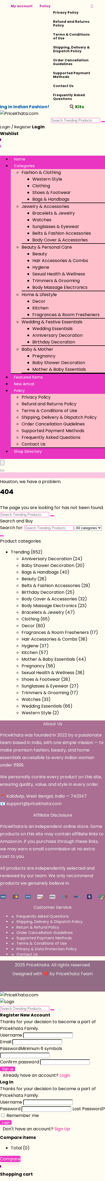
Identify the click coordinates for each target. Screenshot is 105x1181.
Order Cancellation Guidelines (71, 62)
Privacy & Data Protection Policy (46, 949)
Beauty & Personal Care (47, 247)
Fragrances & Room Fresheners (66, 315)
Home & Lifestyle (39, 294)
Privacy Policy (66, 12)
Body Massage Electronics (60, 287)
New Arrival (24, 384)
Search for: (11, 528)
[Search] (2, 470)
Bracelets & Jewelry (53, 213)
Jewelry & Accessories (45, 206)
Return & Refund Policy (37, 927)
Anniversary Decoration (57, 335)
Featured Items (28, 377)
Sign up (7, 1069)
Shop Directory (28, 451)
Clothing (41, 186)
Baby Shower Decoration (58, 363)
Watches (41, 220)
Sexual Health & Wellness (58, 274)
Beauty (39, 254)
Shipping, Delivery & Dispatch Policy (71, 49)
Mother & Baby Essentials (59, 369)
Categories (24, 166)
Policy (45, 6)
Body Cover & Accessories (60, 240)
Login (6, 1122)
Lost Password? (88, 1109)
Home (19, 159)
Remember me (22, 1115)
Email (5, 1042)
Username (11, 1035)
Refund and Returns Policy (71, 23)
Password (31, 1048)
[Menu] (2, 462)
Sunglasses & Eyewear (55, 226)
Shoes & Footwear (51, 192)
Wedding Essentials (52, 329)
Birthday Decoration (53, 342)
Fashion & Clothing (41, 172)
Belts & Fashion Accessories (61, 233)
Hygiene (40, 267)
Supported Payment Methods (71, 75)
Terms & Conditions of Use (71, 36)
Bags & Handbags (50, 199)
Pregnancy (43, 356)
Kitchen (40, 308)
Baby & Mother (37, 349)
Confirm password (19, 1062)
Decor (39, 301)
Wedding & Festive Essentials (52, 322)
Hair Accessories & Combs (60, 260)
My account (22, 6)
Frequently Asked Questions (69, 97)
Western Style (47, 179)
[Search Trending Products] (103, 121)
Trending (20, 552)
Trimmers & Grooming (56, 281)
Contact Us (63, 86)
